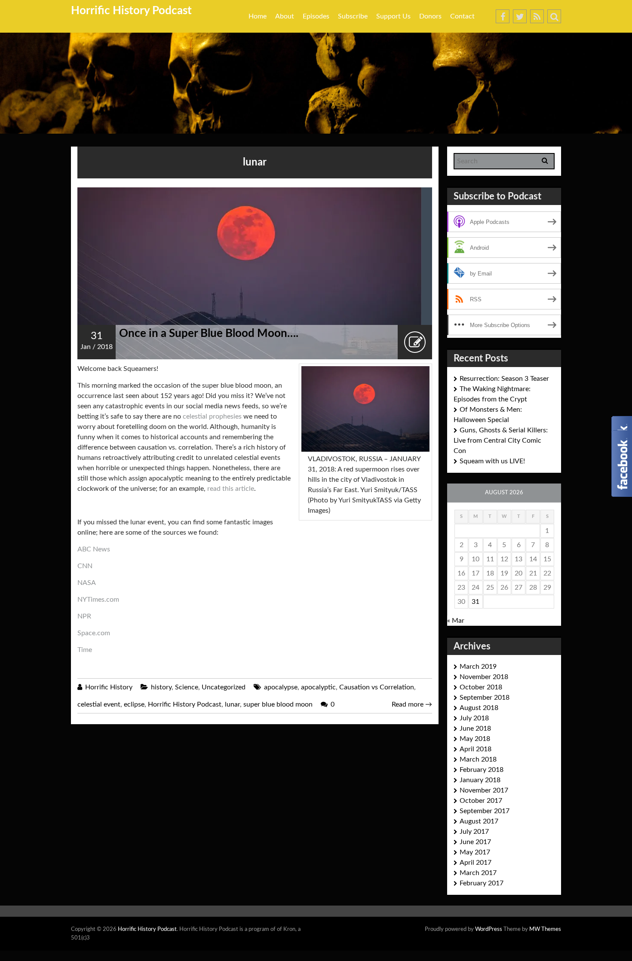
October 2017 (481, 800)
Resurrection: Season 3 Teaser (504, 378)
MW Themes (545, 929)
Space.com (93, 633)
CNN (84, 566)
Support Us (393, 16)
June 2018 (475, 728)
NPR (84, 616)
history (161, 687)
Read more (412, 704)
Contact (462, 16)
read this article (230, 488)
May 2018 (475, 738)
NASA (86, 582)
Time (84, 649)
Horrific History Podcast (131, 10)
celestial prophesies (212, 416)
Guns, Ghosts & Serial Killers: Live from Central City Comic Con (501, 440)
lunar (232, 704)
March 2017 (478, 872)
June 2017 (475, 842)
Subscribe (353, 16)
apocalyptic (318, 687)
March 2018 (478, 759)
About (284, 16)
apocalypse (281, 687)
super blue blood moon (278, 704)
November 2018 (484, 676)
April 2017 (475, 862)
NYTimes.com (98, 599)
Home (258, 16)
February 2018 (481, 769)
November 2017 (484, 790)
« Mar (455, 620)
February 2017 (481, 883)
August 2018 (479, 707)
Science (186, 687)
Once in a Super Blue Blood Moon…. (208, 333)
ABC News (93, 549)
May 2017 (475, 852)
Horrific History (108, 687)
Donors (430, 16)
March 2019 (478, 666)
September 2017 (484, 811)
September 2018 (484, 697)
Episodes (316, 16)
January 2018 (480, 780)
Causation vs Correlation (376, 687)
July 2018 (474, 718)
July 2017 (474, 831)
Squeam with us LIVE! (492, 461)
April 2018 (475, 749)
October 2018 (481, 687)
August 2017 (479, 821)
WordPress (488, 929)
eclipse (134, 704)
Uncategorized (223, 687)
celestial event (98, 704)
